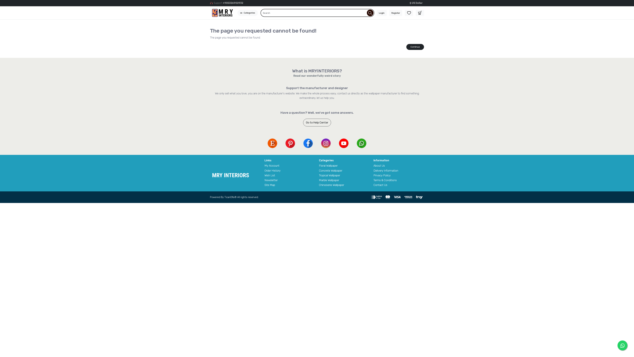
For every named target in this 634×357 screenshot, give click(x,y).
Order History (272, 170)
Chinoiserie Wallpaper (331, 185)
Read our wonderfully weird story (317, 75)
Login (382, 13)
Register (395, 13)
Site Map (269, 185)
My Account (271, 165)
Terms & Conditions (385, 180)
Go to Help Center (317, 122)
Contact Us (380, 185)
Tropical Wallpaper (329, 175)
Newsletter (271, 180)
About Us (379, 165)
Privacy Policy (382, 175)
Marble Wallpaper (329, 180)
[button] (420, 13)
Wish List (269, 175)
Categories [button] (249, 13)
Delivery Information (385, 170)
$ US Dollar (416, 3)
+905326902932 (233, 3)
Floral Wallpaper (328, 165)
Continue (415, 47)
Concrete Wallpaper (330, 170)
